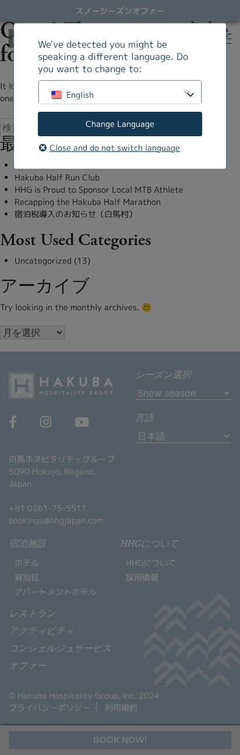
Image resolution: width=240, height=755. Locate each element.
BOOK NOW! (120, 740)
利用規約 (121, 707)
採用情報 (142, 577)
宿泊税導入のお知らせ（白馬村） (76, 213)
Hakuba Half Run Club (57, 177)
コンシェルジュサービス (60, 649)
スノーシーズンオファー (120, 10)
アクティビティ (41, 631)
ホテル (27, 562)
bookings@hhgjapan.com (56, 520)
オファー (27, 666)
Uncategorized (43, 260)
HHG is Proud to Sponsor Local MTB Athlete (99, 189)
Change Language (120, 123)
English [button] (80, 94)
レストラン (32, 614)
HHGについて (151, 562)
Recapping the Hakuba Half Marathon (88, 201)
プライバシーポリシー (49, 707)
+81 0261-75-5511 (48, 507)
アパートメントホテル (55, 591)
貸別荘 (27, 577)
